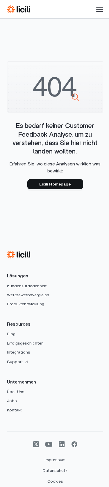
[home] (18, 9)
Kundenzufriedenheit (27, 286)
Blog (11, 334)
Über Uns (15, 392)
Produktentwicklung (25, 304)
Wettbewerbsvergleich (28, 295)
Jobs (12, 401)
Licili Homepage (55, 184)
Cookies (55, 481)
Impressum (55, 460)
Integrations (18, 352)
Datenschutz (55, 471)
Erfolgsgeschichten (25, 343)
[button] (100, 9)
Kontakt (14, 410)
